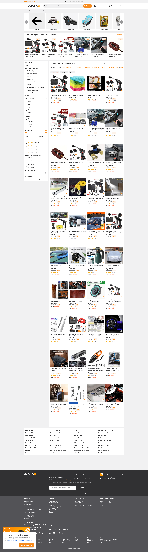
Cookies (51, 512)
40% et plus (31, 164)
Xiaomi (114, 540)
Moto (117, 67)
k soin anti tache (98, 67)
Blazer (29, 112)
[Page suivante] (95, 423)
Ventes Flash (52, 508)
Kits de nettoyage (31, 71)
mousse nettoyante (103, 450)
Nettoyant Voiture (55, 430)
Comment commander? (29, 515)
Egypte (101, 501)
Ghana (101, 502)
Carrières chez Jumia (54, 502)
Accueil (25, 10)
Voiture (31, 10)
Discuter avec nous (28, 501)
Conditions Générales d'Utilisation (57, 504)
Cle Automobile (54, 435)
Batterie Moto (53, 442)
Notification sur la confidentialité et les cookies (20, 540)
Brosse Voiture (53, 452)
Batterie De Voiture (103, 445)
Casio (38, 537)
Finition (29, 76)
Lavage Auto (77, 432)
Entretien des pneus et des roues (35, 87)
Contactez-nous (28, 504)
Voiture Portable (29, 440)
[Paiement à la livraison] (50, 533)
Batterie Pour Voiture (80, 442)
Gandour (51, 537)
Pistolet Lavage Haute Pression (58, 450)
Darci (38, 540)
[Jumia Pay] (56, 533)
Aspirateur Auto (78, 435)
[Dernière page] (99, 423)
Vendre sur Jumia (79, 501)
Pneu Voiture (101, 447)
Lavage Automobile (103, 432)
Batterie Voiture (102, 442)
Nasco (76, 539)
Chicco (38, 539)
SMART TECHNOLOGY (105, 540)
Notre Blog (26, 518)
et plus (37, 142)
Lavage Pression (78, 437)
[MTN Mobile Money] (54, 533)
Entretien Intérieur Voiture (105, 430)
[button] (66, 91)
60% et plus (31, 161)
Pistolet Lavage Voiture (104, 440)
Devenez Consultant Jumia (81, 504)
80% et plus (31, 158)
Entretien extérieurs (32, 73)
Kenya (101, 504)
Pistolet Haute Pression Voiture (82, 447)
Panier (122, 6)
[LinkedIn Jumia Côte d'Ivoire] (39, 533)
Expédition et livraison (29, 512)
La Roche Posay (66, 539)
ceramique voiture (77, 67)
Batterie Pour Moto (30, 445)
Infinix (63, 537)
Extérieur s (101, 437)
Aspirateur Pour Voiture (56, 437)
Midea (76, 537)
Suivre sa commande (29, 511)
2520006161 (38, 527)
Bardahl (30, 110)
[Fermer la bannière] (28, 529)
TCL (101, 542)
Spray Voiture (29, 452)
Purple (29, 127)
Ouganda (110, 504)
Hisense (51, 539)
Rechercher (87, 6)
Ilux (50, 542)
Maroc (101, 505)
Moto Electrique (102, 452)
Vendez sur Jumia (30, 1)
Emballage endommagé (34, 179)
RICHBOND (90, 540)
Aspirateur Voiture (103, 435)
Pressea (89, 539)
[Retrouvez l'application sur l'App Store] (103, 478)
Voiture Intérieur (29, 432)
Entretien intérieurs (32, 82)
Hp (50, 540)
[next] (121, 22)
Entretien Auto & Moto (31, 68)
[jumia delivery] (80, 1)
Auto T (30, 107)
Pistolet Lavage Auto (79, 440)
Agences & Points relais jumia (31, 516)
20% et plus (31, 167)
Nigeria (110, 501)
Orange (30, 124)
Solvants (29, 84)
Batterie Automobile (30, 447)
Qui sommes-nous (53, 501)
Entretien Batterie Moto (56, 447)
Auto (29, 104)
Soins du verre (30, 79)
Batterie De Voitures (55, 445)
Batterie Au (28, 442)
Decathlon (39, 542)
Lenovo (64, 542)
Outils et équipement (32, 90)
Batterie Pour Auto (79, 445)
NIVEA (76, 540)
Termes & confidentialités (55, 513)
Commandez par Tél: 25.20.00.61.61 (32, 509)
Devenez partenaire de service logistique (84, 505)
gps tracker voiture (109, 67)
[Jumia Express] (31, 173)
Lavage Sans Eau (54, 440)
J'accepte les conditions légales (65, 480)
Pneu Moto (28, 450)
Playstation (90, 537)
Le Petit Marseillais (66, 540)
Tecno (114, 537)
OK (46, 130)
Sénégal (110, 502)
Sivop (101, 539)
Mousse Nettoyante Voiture (81, 450)
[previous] (26, 22)
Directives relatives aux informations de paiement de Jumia (59, 510)
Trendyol (115, 539)
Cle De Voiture (29, 435)
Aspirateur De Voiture (31, 437)
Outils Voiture (78, 430)
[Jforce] (72, 1)
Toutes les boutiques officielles (56, 507)
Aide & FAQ (26, 502)
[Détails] (46, 173)
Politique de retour (28, 513)
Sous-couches (30, 93)
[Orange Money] (62, 533)
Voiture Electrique (79, 452)
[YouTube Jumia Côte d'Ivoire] (36, 533)
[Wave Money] (59, 533)
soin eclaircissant (66, 67)
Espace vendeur (78, 502)
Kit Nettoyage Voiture (56, 432)
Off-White (30, 121)
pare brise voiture (88, 67)
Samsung (102, 537)
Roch (88, 542)
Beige (29, 119)
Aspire (29, 101)
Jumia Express (52, 505)
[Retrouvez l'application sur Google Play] (111, 478)
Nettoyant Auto (29, 430)
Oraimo (76, 542)
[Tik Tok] (43, 533)
